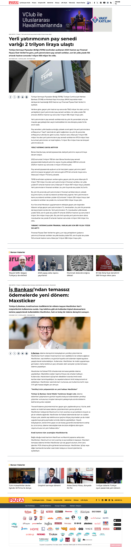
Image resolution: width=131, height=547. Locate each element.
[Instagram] (101, 3)
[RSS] (111, 3)
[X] (97, 3)
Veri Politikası (30, 506)
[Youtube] (104, 3)
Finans (34, 2)
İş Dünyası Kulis (25, 2)
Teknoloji (72, 2)
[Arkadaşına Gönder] (22, 97)
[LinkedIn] (108, 3)
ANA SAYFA (12, 34)
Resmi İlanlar (81, 2)
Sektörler (50, 2)
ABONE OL (117, 3)
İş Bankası (21, 289)
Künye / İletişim (60, 506)
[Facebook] (94, 3)
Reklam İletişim (75, 506)
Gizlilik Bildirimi (45, 506)
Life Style (64, 2)
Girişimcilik (41, 2)
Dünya (57, 2)
